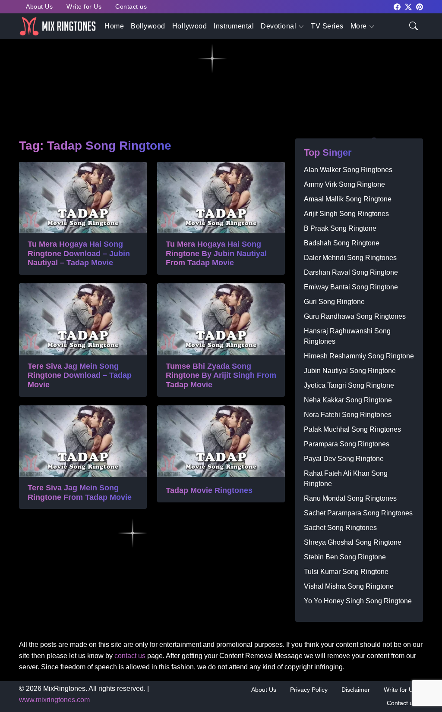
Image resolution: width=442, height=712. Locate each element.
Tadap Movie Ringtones (209, 490)
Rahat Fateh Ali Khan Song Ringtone (346, 478)
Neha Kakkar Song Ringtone (348, 400)
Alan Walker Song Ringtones (348, 169)
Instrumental (234, 26)
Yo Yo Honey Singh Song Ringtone (358, 601)
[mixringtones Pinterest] (419, 6)
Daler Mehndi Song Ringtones (350, 257)
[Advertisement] (221, 69)
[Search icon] (413, 25)
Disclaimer (355, 689)
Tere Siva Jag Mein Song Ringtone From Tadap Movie (80, 492)
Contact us (131, 6)
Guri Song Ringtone (334, 301)
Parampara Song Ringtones (346, 444)
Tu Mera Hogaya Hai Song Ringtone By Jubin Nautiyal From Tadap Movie (216, 253)
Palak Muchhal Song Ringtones (352, 429)
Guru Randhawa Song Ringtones (355, 316)
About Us (39, 6)
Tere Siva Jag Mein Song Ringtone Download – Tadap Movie (80, 375)
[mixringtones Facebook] (397, 6)
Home (114, 26)
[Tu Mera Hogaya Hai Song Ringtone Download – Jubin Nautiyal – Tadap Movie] (83, 197)
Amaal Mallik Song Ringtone (347, 199)
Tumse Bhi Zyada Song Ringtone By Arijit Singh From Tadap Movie (221, 375)
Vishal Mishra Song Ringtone (349, 586)
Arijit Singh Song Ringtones (346, 213)
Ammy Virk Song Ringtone (344, 184)
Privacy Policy (309, 689)
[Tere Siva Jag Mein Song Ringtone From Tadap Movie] (83, 441)
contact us (129, 655)
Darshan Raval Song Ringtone (351, 272)
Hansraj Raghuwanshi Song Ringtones (347, 336)
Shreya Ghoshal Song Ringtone (352, 542)
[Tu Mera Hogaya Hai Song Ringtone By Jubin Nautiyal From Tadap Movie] (221, 197)
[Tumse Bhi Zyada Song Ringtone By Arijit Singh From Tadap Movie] (221, 319)
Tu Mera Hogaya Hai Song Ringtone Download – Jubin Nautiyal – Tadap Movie (79, 253)
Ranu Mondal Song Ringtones (350, 498)
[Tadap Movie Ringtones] (221, 441)
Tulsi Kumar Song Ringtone (346, 571)
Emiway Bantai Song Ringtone (351, 287)
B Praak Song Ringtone (340, 228)
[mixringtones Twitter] (408, 6)
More (358, 26)
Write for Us (83, 6)
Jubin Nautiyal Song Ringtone (350, 370)
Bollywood (148, 26)
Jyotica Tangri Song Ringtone (349, 385)
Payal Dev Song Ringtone (344, 458)
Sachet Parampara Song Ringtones (358, 513)
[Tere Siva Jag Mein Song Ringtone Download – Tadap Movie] (83, 319)
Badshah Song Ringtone (341, 243)
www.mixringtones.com (54, 699)
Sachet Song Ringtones (340, 527)
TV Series (327, 26)
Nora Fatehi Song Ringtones (347, 414)
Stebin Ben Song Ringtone (345, 557)
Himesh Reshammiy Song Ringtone (359, 356)
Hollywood (189, 26)
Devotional (278, 26)
